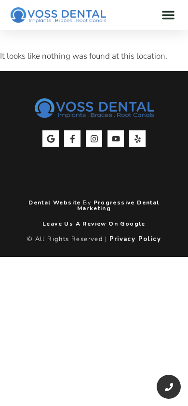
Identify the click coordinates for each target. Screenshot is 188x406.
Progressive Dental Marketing (118, 205)
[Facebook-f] (72, 138)
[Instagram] (94, 138)
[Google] (50, 138)
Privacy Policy (135, 239)
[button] (168, 15)
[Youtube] (115, 138)
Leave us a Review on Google (94, 224)
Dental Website (54, 202)
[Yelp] (137, 138)
